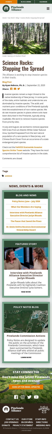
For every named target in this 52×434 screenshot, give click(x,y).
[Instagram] (23, 397)
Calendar (43, 2)
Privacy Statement (23, 425)
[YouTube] (36, 397)
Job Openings (11, 422)
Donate (9, 2)
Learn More (26, 357)
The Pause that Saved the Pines (26, 221)
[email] (15, 88)
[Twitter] (29, 397)
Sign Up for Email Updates (26, 387)
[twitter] (18, 88)
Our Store (27, 419)
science (8, 176)
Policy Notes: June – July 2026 (26, 201)
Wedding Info (43, 425)
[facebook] (11, 88)
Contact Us (12, 419)
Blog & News (26, 2)
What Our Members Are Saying (26, 207)
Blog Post (7, 82)
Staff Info (40, 419)
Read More (26, 292)
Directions (42, 422)
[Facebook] (16, 397)
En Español (27, 422)
